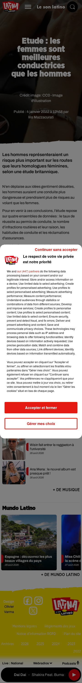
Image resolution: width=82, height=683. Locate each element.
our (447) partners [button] (28, 271)
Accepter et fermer (41, 407)
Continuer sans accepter (56, 249)
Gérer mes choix (41, 423)
